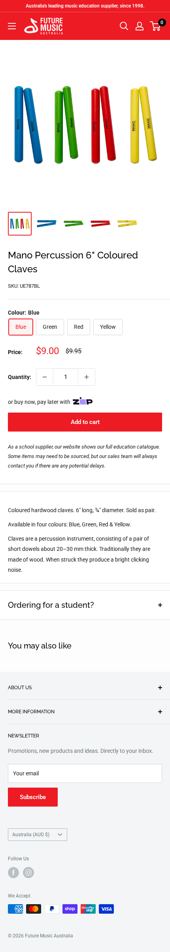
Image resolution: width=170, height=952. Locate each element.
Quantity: (19, 377)
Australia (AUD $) (30, 834)
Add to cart (85, 422)
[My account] (140, 26)
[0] (156, 26)
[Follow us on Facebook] (13, 872)
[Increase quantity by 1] (86, 377)
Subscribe (33, 797)
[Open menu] (12, 26)
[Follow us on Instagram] (28, 872)
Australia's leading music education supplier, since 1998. (85, 6)
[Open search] (124, 26)
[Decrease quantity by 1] (44, 377)
